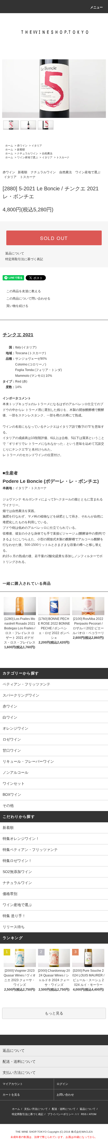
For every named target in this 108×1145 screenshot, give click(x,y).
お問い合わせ (65, 1094)
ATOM (92, 1114)
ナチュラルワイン (27, 153)
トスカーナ (62, 157)
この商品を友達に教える (23, 291)
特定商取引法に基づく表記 (24, 259)
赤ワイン (22, 145)
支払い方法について (36, 1108)
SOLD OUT (54, 237)
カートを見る (11, 1094)
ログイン (62, 1083)
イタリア (36, 145)
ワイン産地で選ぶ (27, 157)
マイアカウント (13, 1083)
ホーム (9, 145)
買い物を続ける (17, 306)
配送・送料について (63, 1108)
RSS (84, 1114)
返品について (14, 253)
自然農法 (47, 153)
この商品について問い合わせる (28, 298)
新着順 (21, 149)
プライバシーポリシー (60, 1114)
